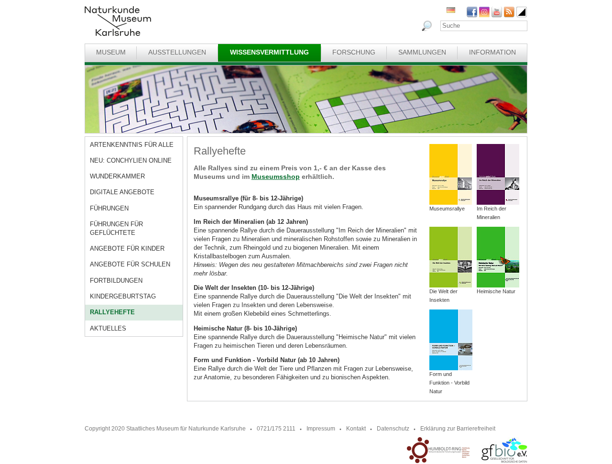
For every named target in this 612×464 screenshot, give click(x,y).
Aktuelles (108, 328)
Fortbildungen (116, 280)
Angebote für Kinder (127, 248)
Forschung (353, 52)
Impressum (320, 428)
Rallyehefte (112, 312)
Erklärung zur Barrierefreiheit (457, 428)
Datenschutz (393, 428)
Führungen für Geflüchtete (116, 228)
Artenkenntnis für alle (132, 144)
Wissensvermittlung (269, 52)
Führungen (109, 208)
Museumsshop (275, 176)
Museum (111, 52)
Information (492, 52)
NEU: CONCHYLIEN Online (131, 160)
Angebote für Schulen (130, 264)
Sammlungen (422, 52)
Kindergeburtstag (123, 296)
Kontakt (356, 428)
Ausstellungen (177, 52)
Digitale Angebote (122, 192)
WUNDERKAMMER (117, 176)
